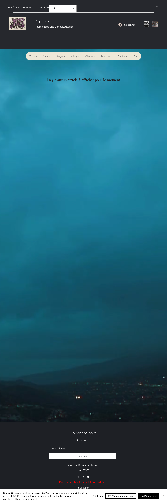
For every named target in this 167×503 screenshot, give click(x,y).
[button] (157, 6)
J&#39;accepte (148, 496)
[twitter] (88, 477)
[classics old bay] (155, 24)
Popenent (43, 21)
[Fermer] (163, 495)
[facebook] (78, 477)
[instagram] (83, 477)
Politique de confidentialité (25, 499)
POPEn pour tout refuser (121, 496)
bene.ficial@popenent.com (21, 7)
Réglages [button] (98, 496)
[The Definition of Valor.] (146, 24)
